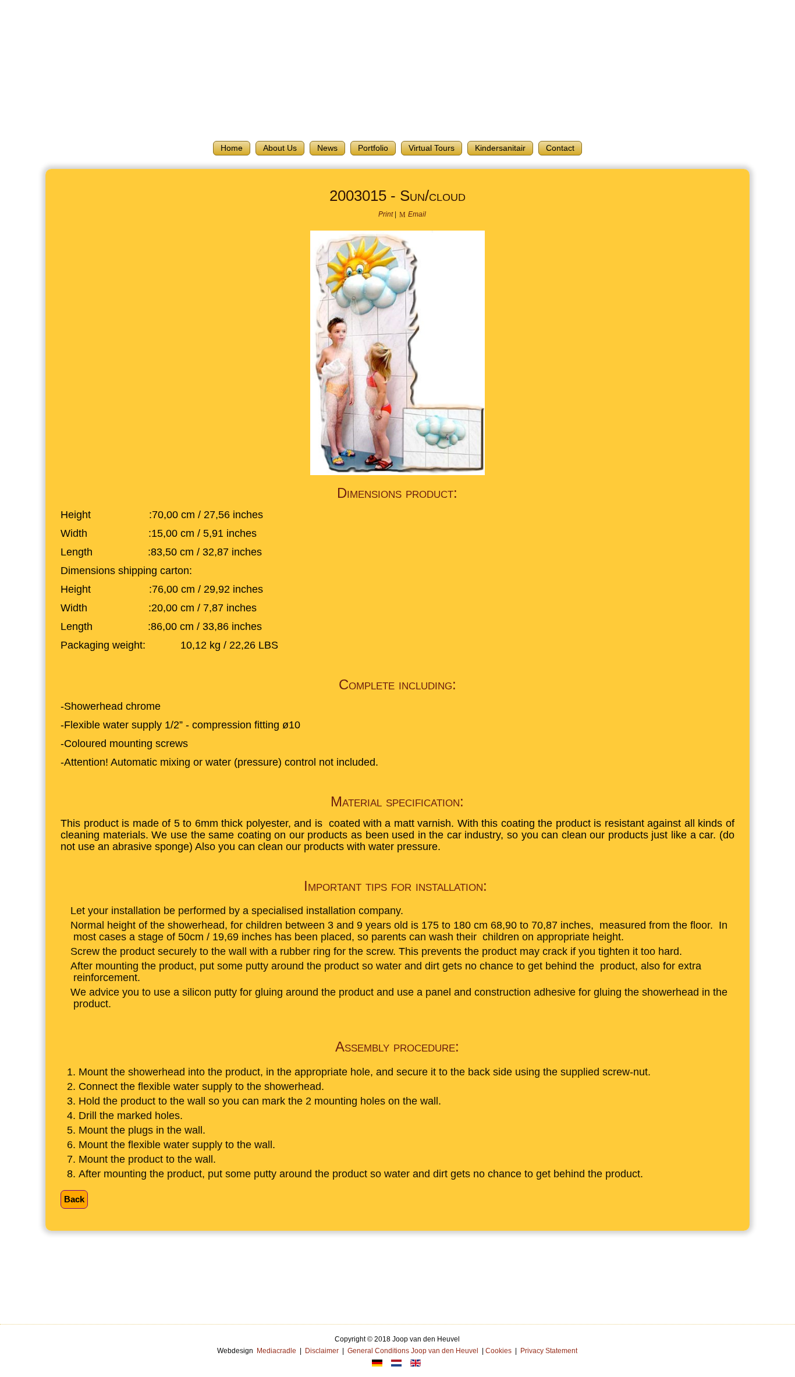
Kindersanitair (500, 148)
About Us (280, 148)
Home (232, 148)
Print (386, 214)
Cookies (498, 1351)
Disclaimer (322, 1351)
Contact (560, 148)
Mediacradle (276, 1351)
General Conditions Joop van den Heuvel (412, 1351)
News (327, 148)
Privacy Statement (548, 1351)
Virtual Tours (432, 148)
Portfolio (373, 148)
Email (416, 214)
